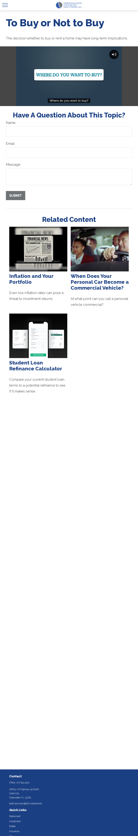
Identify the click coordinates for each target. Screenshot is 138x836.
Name (10, 123)
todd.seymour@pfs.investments (25, 803)
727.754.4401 (23, 782)
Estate (12, 826)
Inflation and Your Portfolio (31, 279)
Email (10, 144)
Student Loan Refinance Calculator (35, 366)
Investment (15, 821)
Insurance (14, 831)
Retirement (15, 816)
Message (13, 165)
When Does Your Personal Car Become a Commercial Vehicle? (100, 282)
